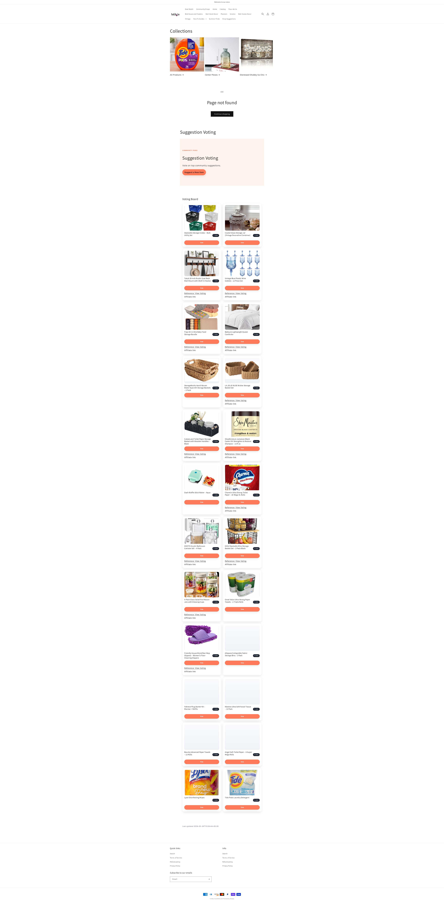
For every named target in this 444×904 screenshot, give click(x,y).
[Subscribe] (208, 879)
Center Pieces (211, 74)
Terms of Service (176, 858)
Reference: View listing (195, 293)
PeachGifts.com (218, 898)
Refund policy (175, 862)
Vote (201, 243)
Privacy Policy (175, 866)
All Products (175, 74)
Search (172, 854)
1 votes (215, 235)
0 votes (256, 281)
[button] (200, 18)
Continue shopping (222, 114)
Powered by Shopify (228, 898)
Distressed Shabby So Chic (252, 74)
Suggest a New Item (194, 172)
